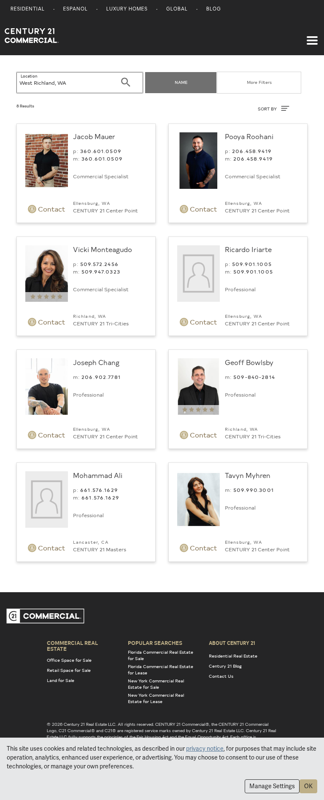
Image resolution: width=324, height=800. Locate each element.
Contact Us (221, 676)
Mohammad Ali (97, 475)
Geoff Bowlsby (249, 362)
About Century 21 (232, 643)
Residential (28, 9)
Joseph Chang (96, 362)
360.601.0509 (101, 151)
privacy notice (205, 748)
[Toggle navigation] (312, 36)
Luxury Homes (127, 9)
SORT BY (268, 109)
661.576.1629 (99, 489)
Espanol (75, 9)
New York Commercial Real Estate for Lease (156, 698)
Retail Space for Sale (69, 670)
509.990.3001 (253, 489)
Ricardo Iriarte (248, 249)
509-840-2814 (254, 376)
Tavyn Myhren (247, 475)
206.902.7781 (101, 376)
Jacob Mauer (94, 136)
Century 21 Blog (225, 666)
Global (177, 9)
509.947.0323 (100, 271)
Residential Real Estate (233, 656)
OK (308, 786)
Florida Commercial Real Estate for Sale (160, 655)
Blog (213, 9)
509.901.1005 (252, 263)
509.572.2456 (99, 263)
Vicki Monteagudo (102, 249)
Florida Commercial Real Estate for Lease (160, 669)
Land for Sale (60, 680)
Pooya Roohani (249, 136)
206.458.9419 (252, 151)
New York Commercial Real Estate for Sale (156, 684)
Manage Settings (272, 786)
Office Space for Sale (69, 660)
